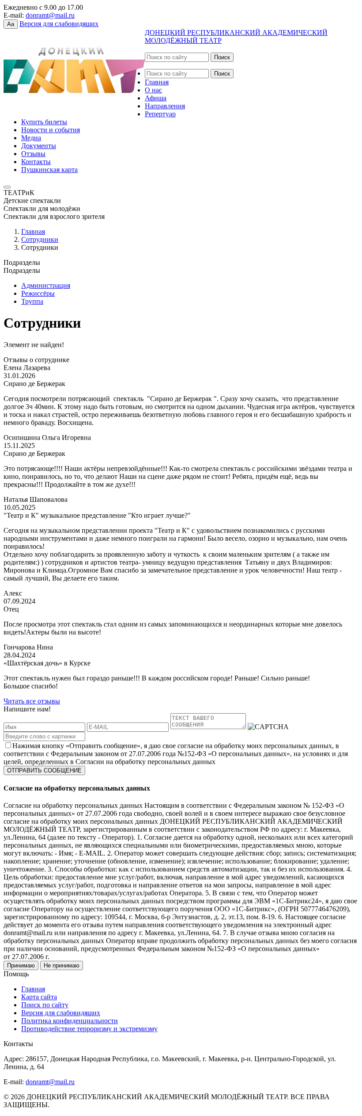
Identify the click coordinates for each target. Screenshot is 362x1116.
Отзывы (33, 153)
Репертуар (160, 114)
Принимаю (21, 965)
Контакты (36, 161)
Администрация (45, 285)
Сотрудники (39, 239)
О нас (153, 90)
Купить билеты (44, 122)
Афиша (155, 98)
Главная (157, 82)
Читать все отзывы (32, 701)
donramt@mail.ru (50, 15)
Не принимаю (61, 965)
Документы (38, 145)
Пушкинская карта (49, 169)
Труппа (32, 301)
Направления (165, 106)
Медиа (31, 137)
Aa (10, 24)
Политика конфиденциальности (69, 1020)
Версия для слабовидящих (58, 23)
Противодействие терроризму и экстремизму (89, 1028)
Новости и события (50, 130)
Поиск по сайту (44, 1005)
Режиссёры (38, 293)
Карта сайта (39, 997)
